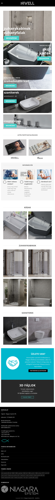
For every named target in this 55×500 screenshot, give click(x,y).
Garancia (3, 462)
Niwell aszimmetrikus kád (13, 475)
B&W (13, 473)
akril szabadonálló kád (6, 473)
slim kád (25, 477)
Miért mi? (3, 451)
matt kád (47, 473)
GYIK (2, 454)
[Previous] (5, 226)
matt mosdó (4, 475)
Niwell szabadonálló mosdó (7, 477)
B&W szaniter (31, 473)
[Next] (49, 226)
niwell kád (22, 475)
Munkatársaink (5, 456)
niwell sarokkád (29, 475)
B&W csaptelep (19, 473)
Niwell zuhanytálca (18, 477)
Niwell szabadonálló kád (39, 475)
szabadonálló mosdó (33, 477)
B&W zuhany (38, 473)
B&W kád (25, 473)
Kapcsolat (3, 465)
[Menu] (2, 3)
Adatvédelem (4, 459)
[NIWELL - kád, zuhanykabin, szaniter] (27, 3)
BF (43, 473)
